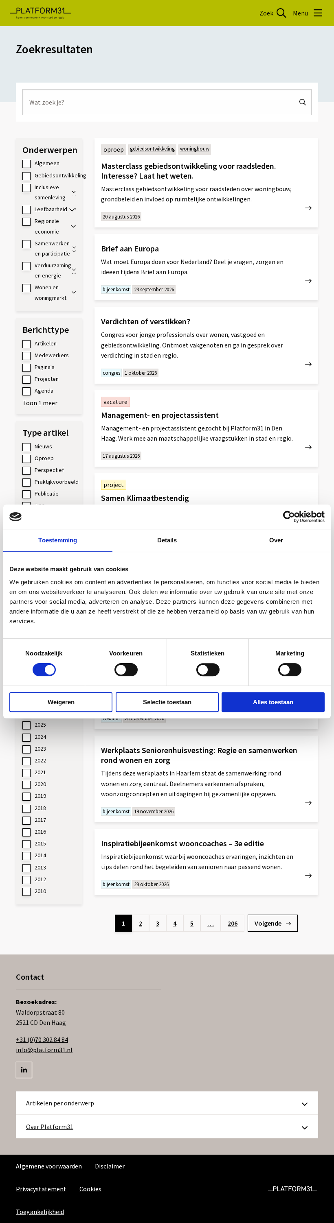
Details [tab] (167, 540)
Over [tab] (276, 540)
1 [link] (123, 923)
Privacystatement (41, 1189)
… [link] (210, 923)
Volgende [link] (269, 923)
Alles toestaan (273, 702)
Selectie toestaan (167, 702)
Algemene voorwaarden (49, 1166)
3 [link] (157, 923)
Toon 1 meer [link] (39, 403)
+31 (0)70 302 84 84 (42, 1039)
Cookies (90, 1189)
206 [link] (232, 923)
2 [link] (140, 923)
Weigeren (61, 702)
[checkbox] (49, 163)
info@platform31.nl (44, 1050)
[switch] (126, 669)
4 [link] (174, 923)
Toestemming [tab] (57, 540)
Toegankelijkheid (40, 1212)
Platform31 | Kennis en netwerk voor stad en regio (40, 13)
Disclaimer (110, 1166)
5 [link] (191, 923)
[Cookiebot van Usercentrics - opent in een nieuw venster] (289, 517)
